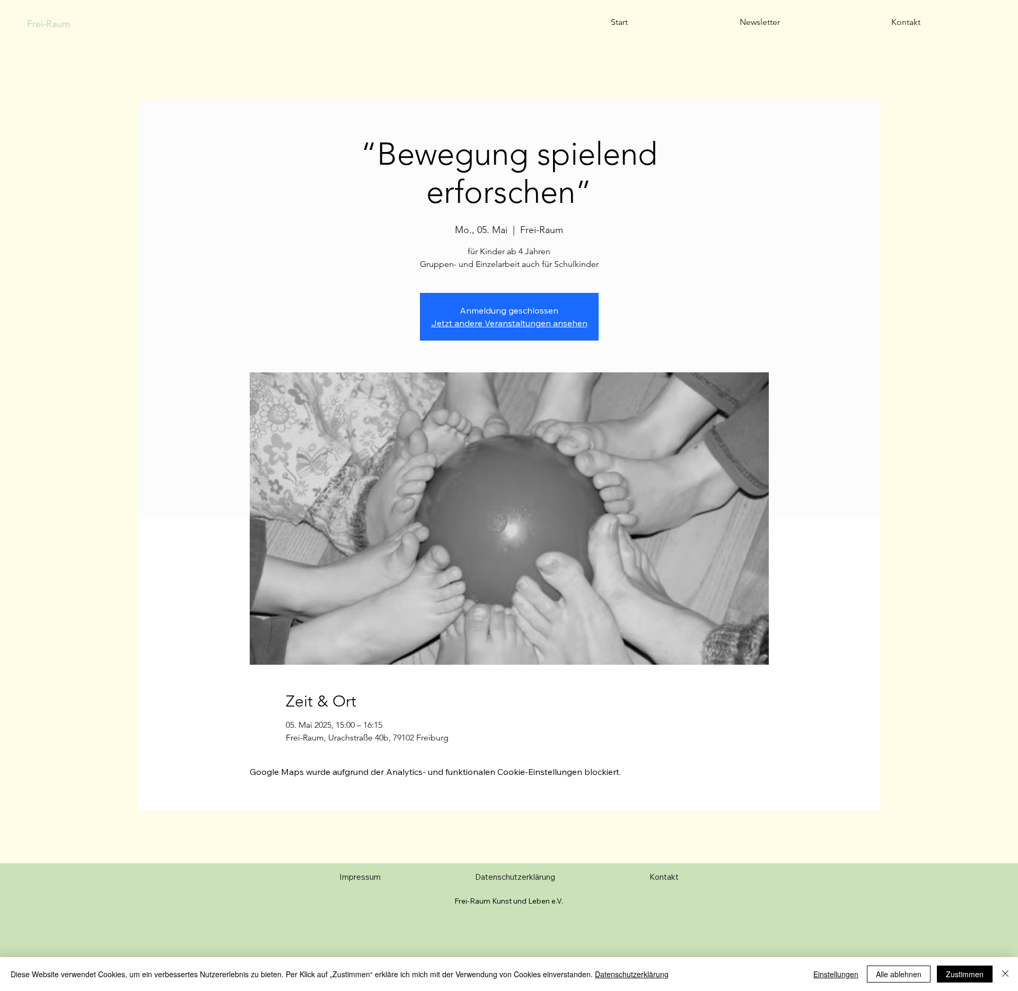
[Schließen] (1005, 974)
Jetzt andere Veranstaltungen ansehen (509, 323)
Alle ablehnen (899, 974)
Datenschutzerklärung (632, 974)
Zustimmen (965, 974)
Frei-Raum (48, 24)
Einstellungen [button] (835, 974)
